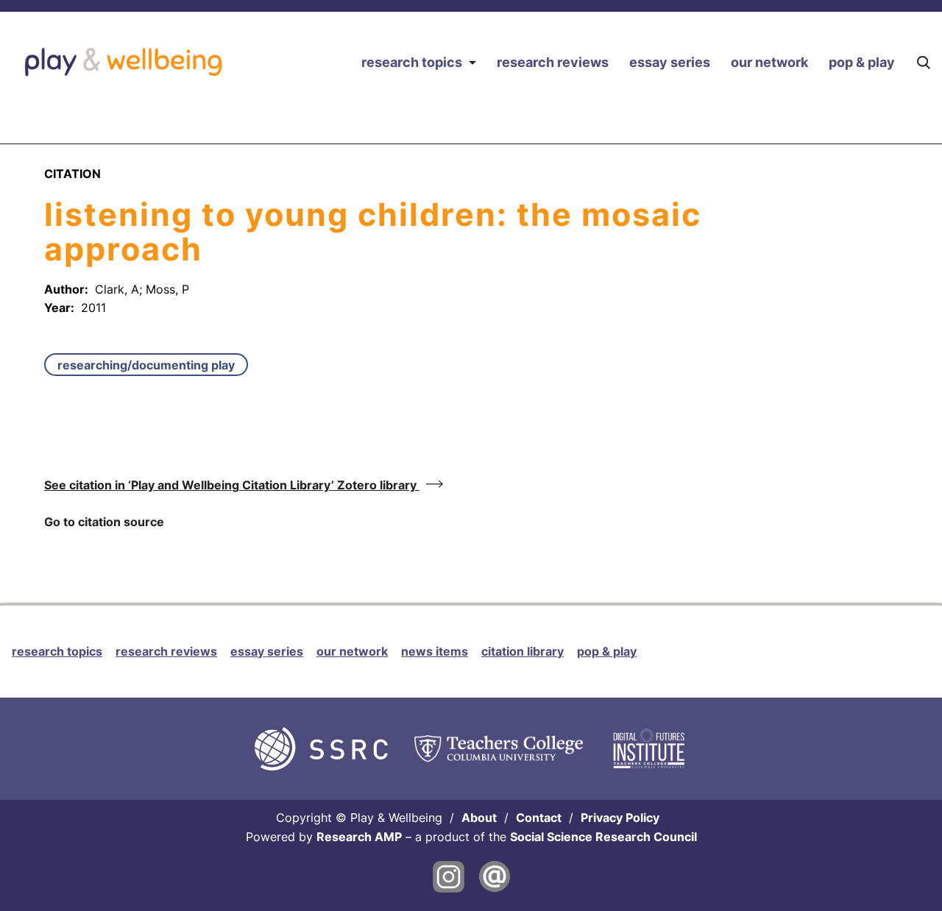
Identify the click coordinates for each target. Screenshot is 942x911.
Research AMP (359, 836)
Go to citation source (104, 521)
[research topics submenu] (472, 62)
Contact (539, 817)
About (479, 817)
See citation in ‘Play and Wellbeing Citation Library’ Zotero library (231, 485)
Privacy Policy (620, 817)
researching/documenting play (146, 365)
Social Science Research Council (603, 836)
